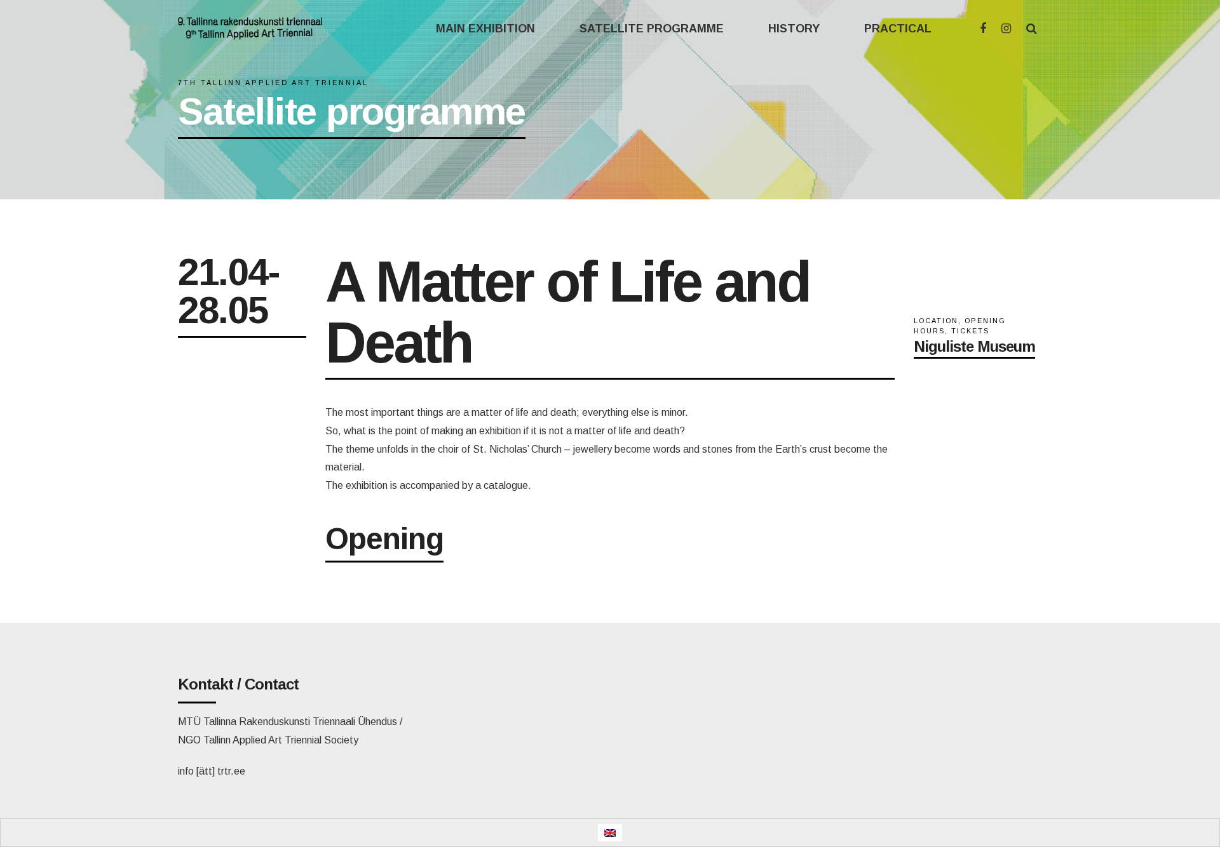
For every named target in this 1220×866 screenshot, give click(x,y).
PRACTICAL (898, 28)
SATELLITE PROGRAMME (652, 28)
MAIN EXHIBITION (485, 28)
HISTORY (794, 28)
